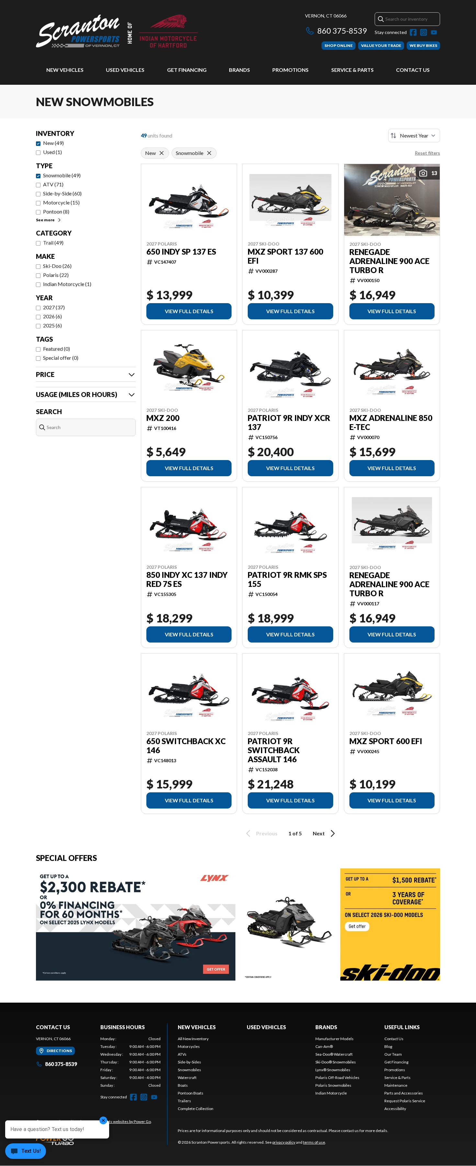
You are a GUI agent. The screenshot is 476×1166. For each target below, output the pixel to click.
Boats (183, 1085)
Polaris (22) (56, 275)
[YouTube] (434, 32)
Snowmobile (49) (62, 175)
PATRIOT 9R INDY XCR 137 (289, 422)
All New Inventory (193, 1038)
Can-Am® (324, 1046)
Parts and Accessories (403, 1093)
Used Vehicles (125, 70)
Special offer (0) (60, 358)
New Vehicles (65, 70)
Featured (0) (56, 349)
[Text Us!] (25, 1151)
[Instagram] (423, 32)
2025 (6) (52, 325)
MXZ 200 (162, 418)
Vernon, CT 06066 (325, 15)
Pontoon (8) (56, 211)
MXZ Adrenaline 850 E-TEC (390, 422)
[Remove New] (161, 153)
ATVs (182, 1054)
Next (319, 833)
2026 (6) (52, 316)
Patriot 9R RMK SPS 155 (287, 579)
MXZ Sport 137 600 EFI (285, 256)
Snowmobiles (189, 1069)
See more (45, 219)
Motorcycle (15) (61, 202)
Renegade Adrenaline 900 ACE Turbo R (389, 261)
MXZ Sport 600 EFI (385, 741)
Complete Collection (195, 1108)
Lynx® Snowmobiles (332, 1069)
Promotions (290, 70)
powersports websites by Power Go (120, 1121)
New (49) (53, 143)
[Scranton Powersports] (117, 31)
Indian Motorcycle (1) (67, 284)
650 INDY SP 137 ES (181, 251)
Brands (239, 70)
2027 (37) (54, 307)
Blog (388, 1046)
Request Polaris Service (404, 1100)
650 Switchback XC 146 (186, 746)
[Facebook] (413, 32)
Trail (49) (53, 242)
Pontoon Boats (190, 1093)
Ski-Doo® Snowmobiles (335, 1062)
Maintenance (395, 1085)
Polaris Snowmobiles (333, 1085)
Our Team (393, 1054)
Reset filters (427, 153)
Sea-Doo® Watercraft (334, 1054)
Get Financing (187, 70)
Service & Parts (352, 70)
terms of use (314, 1142)
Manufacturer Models (334, 1038)
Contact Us (413, 70)
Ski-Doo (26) (57, 266)
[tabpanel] (130, 1062)
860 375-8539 (342, 30)
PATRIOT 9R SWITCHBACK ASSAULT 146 (274, 750)
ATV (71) (53, 184)
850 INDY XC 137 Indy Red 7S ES (187, 579)
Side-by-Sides (189, 1062)
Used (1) (52, 152)
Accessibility (395, 1108)
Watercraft (187, 1077)
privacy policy (283, 1142)
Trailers (184, 1100)
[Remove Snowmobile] (209, 153)
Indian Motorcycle (331, 1093)
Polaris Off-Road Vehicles (337, 1077)
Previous (267, 833)
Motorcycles (189, 1046)
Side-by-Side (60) (62, 193)
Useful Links (402, 1027)
